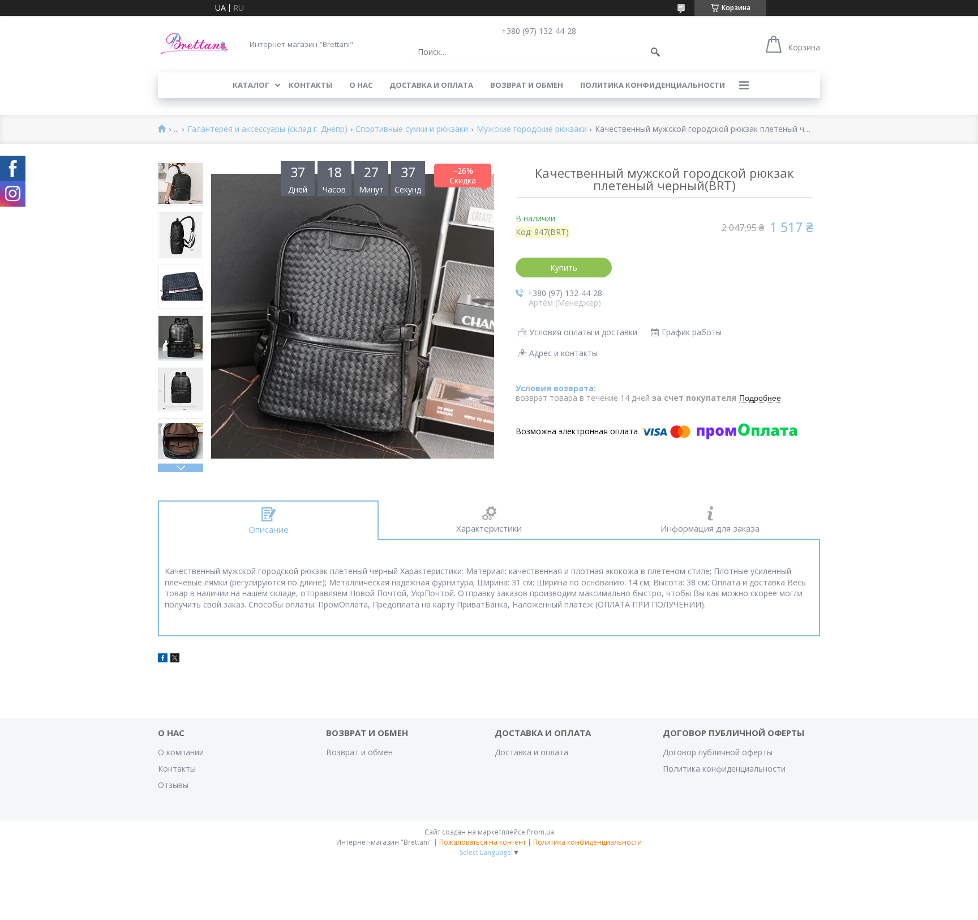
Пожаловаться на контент (482, 842)
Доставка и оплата (531, 752)
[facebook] (163, 659)
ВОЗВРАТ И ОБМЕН (526, 85)
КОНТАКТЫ (310, 85)
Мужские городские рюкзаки (532, 129)
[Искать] (655, 52)
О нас (360, 85)
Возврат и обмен (359, 752)
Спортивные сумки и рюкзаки (411, 129)
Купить (563, 267)
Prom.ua (540, 832)
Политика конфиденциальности (652, 85)
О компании (181, 752)
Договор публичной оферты (718, 752)
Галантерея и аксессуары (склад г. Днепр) (267, 129)
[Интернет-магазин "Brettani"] (194, 43)
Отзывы (173, 785)
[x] (174, 659)
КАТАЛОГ (251, 85)
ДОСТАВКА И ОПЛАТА (431, 85)
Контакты (177, 768)
